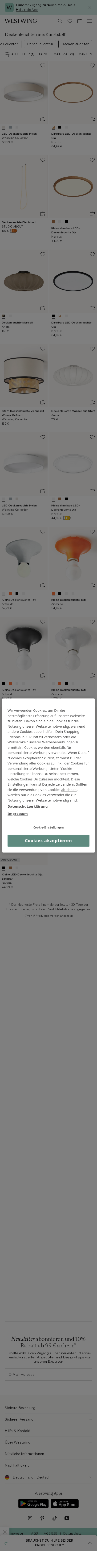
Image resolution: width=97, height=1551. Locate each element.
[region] (48, 775)
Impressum (18, 813)
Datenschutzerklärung (28, 806)
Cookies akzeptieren (48, 840)
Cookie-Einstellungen (48, 827)
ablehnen (69, 789)
